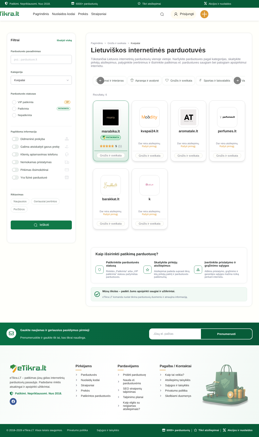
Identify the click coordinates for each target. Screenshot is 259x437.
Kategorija (17, 72)
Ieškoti (44, 225)
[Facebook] (13, 401)
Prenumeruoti (226, 334)
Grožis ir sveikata (116, 43)
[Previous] (100, 80)
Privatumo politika (77, 430)
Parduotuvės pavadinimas (26, 51)
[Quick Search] (162, 14)
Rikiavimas (17, 194)
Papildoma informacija (24, 131)
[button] (204, 14)
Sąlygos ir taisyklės (108, 430)
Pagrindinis (97, 43)
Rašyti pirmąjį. (149, 146)
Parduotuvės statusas (23, 93)
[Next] (237, 80)
